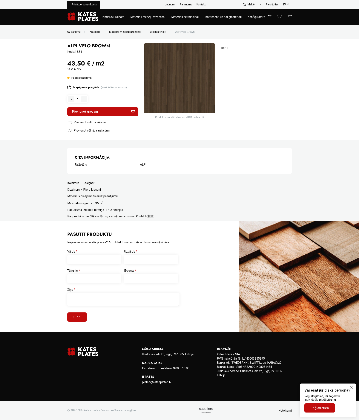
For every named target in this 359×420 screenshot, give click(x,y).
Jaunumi (170, 4)
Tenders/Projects (112, 17)
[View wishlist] (279, 17)
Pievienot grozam (85, 111)
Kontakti (201, 4)
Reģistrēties (320, 408)
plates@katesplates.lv (156, 382)
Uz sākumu (74, 31)
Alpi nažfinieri (158, 31)
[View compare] (269, 17)
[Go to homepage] (82, 17)
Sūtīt (77, 317)
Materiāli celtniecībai (185, 17)
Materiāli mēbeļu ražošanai (147, 17)
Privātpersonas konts (84, 4)
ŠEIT (150, 216)
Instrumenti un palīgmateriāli (223, 17)
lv (284, 4)
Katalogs (95, 31)
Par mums (186, 4)
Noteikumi (285, 410)
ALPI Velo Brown (185, 31)
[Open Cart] (290, 17)
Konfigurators (256, 17)
